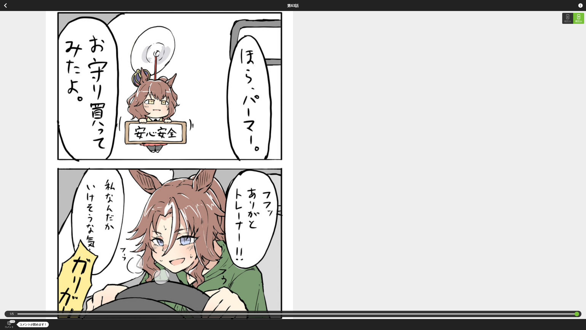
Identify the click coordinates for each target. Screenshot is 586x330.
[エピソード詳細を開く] (580, 5)
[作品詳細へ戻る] (5, 5)
